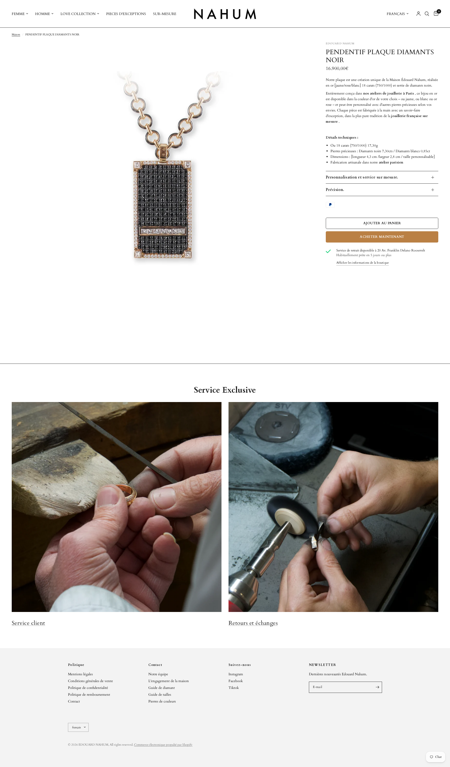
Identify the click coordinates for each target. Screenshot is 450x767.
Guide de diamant (161, 687)
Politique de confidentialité (88, 687)
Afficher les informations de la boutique (362, 263)
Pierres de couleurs (162, 701)
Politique (76, 665)
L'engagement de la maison (168, 681)
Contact (74, 701)
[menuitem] (22, 14)
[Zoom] (301, 51)
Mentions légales (80, 674)
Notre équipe (158, 674)
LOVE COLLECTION (78, 13)
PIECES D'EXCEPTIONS (126, 13)
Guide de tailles (159, 694)
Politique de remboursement (89, 694)
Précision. (335, 189)
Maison (16, 34)
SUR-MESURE (164, 13)
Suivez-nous (240, 665)
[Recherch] (426, 13)
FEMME (18, 13)
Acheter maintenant (382, 237)
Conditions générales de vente (90, 681)
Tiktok (234, 687)
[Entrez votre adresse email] (377, 687)
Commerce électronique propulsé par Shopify (163, 745)
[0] (434, 13)
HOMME (42, 13)
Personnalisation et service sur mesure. (362, 177)
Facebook (236, 681)
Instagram (236, 674)
